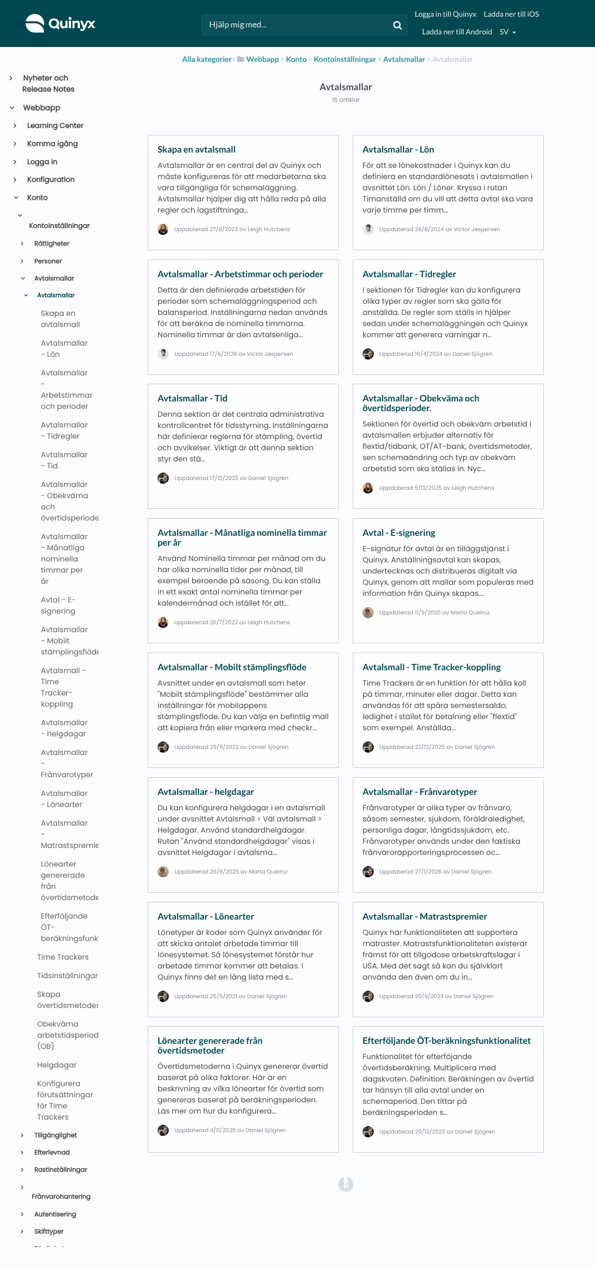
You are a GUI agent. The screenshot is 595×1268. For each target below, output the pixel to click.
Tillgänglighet (55, 1135)
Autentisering (54, 1214)
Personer (47, 261)
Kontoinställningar (59, 226)
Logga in (42, 162)
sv (505, 31)
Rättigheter (51, 243)
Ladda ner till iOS (511, 14)
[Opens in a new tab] (345, 1183)
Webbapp (41, 107)
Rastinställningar (60, 1169)
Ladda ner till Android (457, 31)
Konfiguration (50, 180)
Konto (37, 198)
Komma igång (52, 144)
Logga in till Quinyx (445, 14)
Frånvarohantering (61, 1196)
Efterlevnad (51, 1152)
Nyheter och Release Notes (48, 83)
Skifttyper (48, 1231)
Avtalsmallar (53, 278)
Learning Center (55, 126)
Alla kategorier (207, 59)
